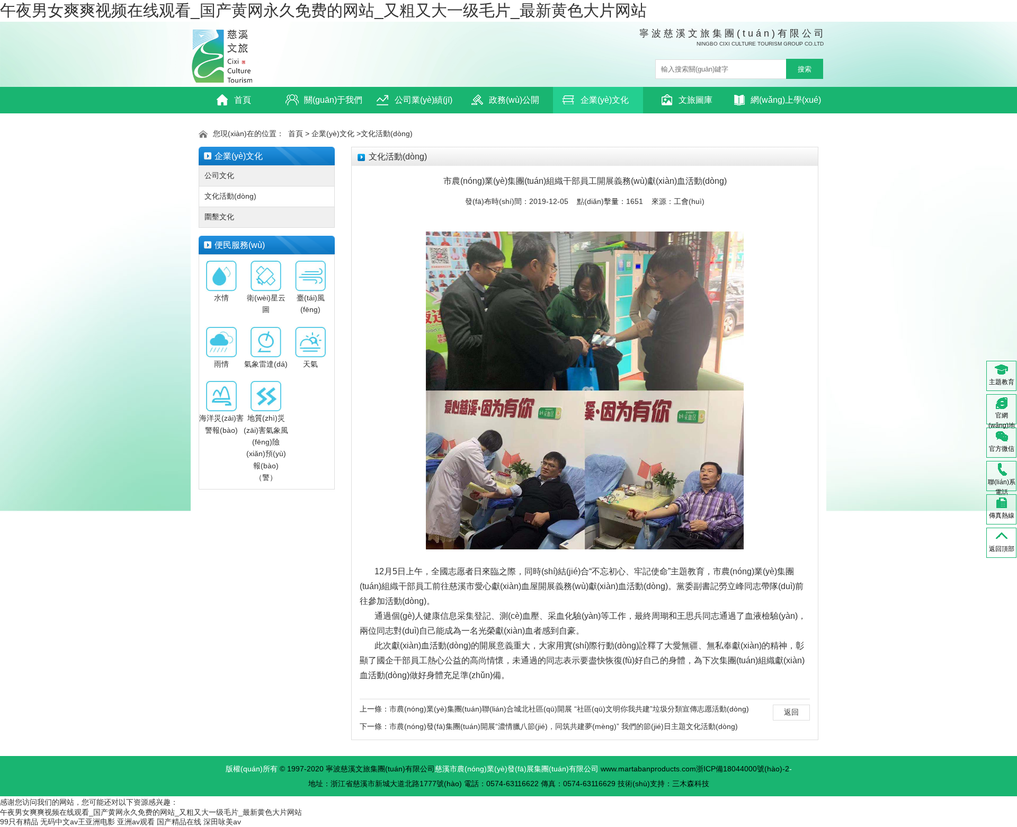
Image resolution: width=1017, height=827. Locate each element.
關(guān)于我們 (333, 99)
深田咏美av (222, 821)
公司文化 (219, 175)
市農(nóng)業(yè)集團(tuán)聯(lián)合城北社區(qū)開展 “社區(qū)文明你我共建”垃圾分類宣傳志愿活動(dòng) (569, 709)
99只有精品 (19, 821)
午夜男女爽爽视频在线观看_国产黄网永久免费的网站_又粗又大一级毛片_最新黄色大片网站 (323, 10)
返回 (791, 712)
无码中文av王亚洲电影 (77, 821)
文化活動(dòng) (387, 133)
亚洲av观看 (136, 821)
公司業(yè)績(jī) (423, 99)
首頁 (242, 99)
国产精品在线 (179, 821)
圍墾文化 (219, 216)
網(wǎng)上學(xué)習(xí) (786, 104)
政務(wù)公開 (514, 99)
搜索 (804, 69)
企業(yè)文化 (605, 99)
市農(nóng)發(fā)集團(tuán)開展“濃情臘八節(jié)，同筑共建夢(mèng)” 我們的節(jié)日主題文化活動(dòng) (563, 726)
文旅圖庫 (695, 99)
